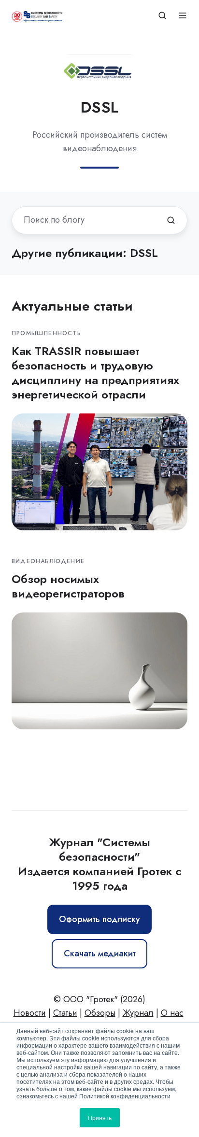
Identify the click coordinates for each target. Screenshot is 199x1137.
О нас (172, 1013)
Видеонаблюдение (48, 561)
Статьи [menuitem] (65, 1013)
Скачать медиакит (100, 953)
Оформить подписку (99, 919)
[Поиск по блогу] (171, 220)
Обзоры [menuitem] (100, 1013)
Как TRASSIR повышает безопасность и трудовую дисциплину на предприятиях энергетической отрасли (95, 372)
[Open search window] (162, 15)
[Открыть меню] (182, 15)
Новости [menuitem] (30, 1013)
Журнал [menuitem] (138, 1013)
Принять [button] (100, 1117)
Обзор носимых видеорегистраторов (68, 586)
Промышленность (46, 333)
